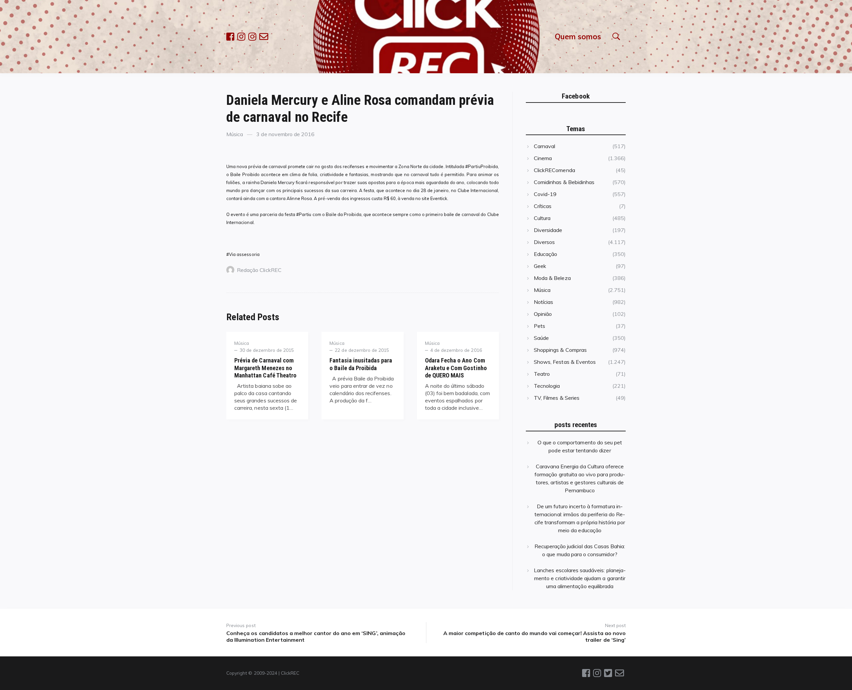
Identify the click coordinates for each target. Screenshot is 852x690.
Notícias (543, 302)
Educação (545, 254)
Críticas (542, 206)
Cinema (543, 158)
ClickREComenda (554, 170)
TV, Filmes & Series (556, 397)
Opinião (543, 314)
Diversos (544, 242)
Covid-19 (545, 194)
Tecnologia (547, 385)
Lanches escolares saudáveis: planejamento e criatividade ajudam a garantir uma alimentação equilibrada (580, 578)
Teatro (542, 373)
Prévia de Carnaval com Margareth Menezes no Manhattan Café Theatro (265, 367)
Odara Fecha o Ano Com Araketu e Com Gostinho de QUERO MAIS (456, 367)
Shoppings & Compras (560, 349)
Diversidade (548, 230)
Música (234, 134)
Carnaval (544, 146)
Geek (540, 266)
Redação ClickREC (259, 270)
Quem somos (578, 36)
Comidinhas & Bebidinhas (564, 182)
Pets (539, 326)
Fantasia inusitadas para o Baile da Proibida (360, 364)
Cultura (542, 218)
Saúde (541, 338)
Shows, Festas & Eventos (565, 361)
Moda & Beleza (552, 278)
